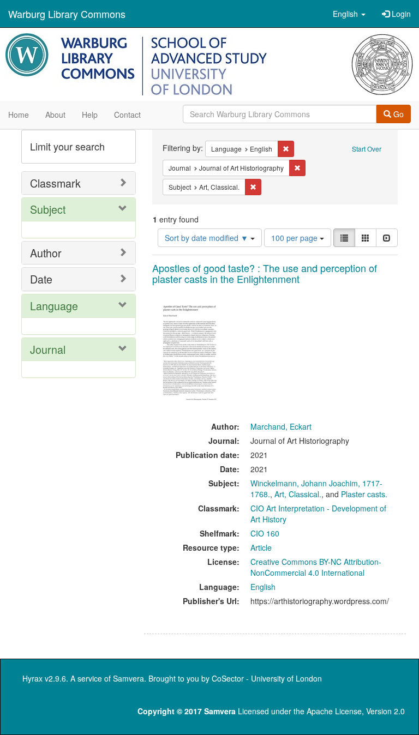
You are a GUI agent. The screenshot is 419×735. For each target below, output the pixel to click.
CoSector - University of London (267, 678)
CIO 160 (264, 533)
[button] (349, 13)
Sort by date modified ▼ (207, 237)
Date (41, 279)
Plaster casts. (364, 494)
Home (18, 114)
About (55, 114)
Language (54, 306)
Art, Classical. (297, 494)
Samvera (128, 678)
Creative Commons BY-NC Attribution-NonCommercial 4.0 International (315, 567)
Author (46, 253)
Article (261, 547)
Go (397, 114)
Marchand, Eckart (281, 426)
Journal (47, 349)
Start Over (366, 148)
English (263, 586)
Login (400, 13)
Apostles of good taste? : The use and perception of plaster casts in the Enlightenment (264, 273)
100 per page (295, 237)
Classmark (55, 183)
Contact (127, 114)
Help (90, 114)
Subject (47, 209)
